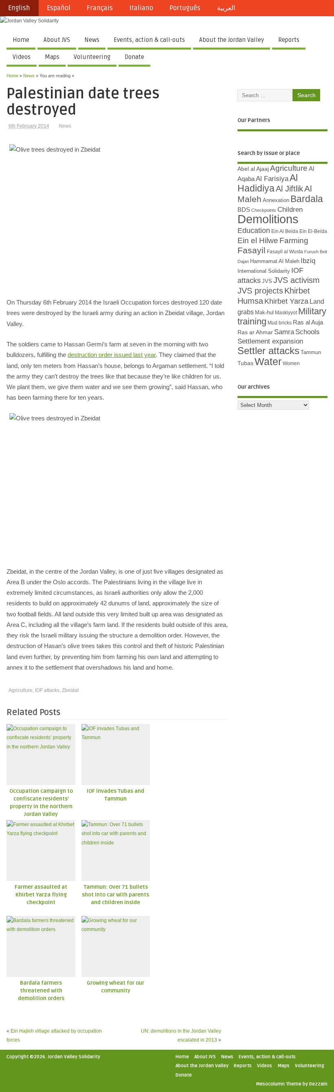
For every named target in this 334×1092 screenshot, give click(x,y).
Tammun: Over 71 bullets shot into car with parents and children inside (115, 895)
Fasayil (251, 250)
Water (268, 361)
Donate (134, 57)
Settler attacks (268, 350)
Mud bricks (280, 323)
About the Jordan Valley (231, 40)
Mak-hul (264, 312)
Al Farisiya (272, 179)
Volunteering (92, 57)
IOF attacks (47, 690)
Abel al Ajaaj (253, 168)
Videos (22, 57)
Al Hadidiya (267, 183)
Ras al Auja (308, 322)
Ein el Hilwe (257, 240)
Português (184, 8)
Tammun (311, 352)
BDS (243, 210)
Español (58, 8)
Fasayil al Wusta (285, 252)
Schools (307, 332)
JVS (267, 281)
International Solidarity (263, 271)
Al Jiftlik (289, 188)
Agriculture (21, 690)
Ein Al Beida (284, 231)
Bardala (306, 199)
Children (290, 209)
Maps (52, 57)
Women (291, 363)
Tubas (245, 363)
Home (21, 40)
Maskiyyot (286, 312)
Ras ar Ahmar (255, 332)
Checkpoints (263, 210)
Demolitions (268, 219)
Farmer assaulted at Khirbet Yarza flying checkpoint (41, 895)
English (19, 8)
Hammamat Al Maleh (274, 261)
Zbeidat (70, 690)
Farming (293, 240)
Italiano (141, 8)
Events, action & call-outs (149, 40)
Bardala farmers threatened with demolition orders (41, 991)
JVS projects (260, 290)
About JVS (57, 40)
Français (100, 8)
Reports (288, 40)
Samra (284, 332)
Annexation (276, 200)
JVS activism (296, 280)
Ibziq (308, 261)
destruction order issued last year (112, 354)
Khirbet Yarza (286, 301)
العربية (226, 8)
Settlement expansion (270, 341)
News (91, 40)
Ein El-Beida (313, 231)
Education (253, 230)
